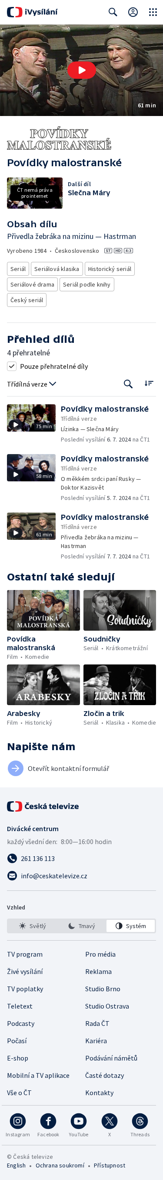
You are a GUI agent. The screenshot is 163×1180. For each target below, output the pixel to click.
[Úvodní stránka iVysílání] (32, 12)
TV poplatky (25, 988)
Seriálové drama (32, 284)
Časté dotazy (104, 1075)
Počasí (17, 1040)
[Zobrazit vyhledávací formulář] (113, 12)
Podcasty (20, 1023)
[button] (81, 70)
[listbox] (81, 926)
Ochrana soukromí (60, 1165)
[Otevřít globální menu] (153, 12)
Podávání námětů (111, 1058)
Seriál (18, 269)
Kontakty (99, 1092)
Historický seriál (109, 269)
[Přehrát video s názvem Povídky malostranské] (81, 70)
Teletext (20, 1006)
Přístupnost (109, 1165)
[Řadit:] (149, 383)
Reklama (98, 971)
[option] (32, 926)
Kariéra (96, 1040)
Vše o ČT (19, 1092)
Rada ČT (97, 1023)
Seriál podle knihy (87, 284)
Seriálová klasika (56, 269)
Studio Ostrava (107, 1006)
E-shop (17, 1058)
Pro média (100, 954)
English (16, 1165)
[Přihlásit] (133, 12)
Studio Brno (102, 988)
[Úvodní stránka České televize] (43, 806)
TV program (25, 954)
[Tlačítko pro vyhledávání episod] (128, 384)
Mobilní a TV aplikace (38, 1075)
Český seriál (26, 300)
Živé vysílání (25, 971)
